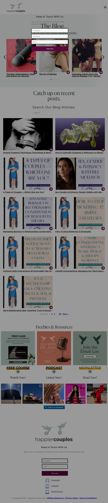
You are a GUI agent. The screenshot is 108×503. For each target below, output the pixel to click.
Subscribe (49, 49)
